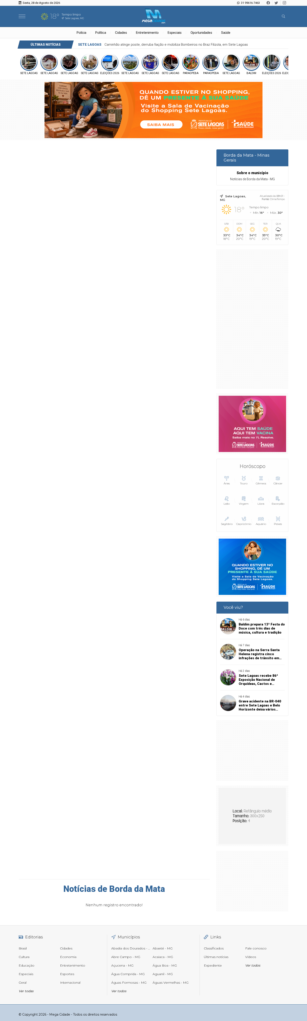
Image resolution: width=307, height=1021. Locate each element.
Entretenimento (147, 33)
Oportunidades (201, 33)
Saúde (225, 33)
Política (100, 33)
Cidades (121, 33)
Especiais (175, 33)
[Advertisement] (252, 319)
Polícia (81, 33)
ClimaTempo (277, 199)
